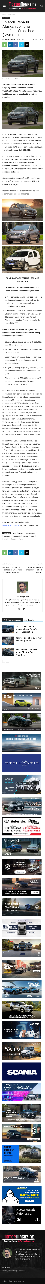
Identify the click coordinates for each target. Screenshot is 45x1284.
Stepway (21, 539)
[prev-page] (3, 661)
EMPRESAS (11, 14)
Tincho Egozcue (10, 39)
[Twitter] (21, 44)
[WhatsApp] (4, 44)
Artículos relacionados (12, 620)
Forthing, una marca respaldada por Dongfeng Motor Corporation (27, 629)
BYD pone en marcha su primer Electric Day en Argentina (26, 652)
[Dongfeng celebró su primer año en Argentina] (8, 641)
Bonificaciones (30, 533)
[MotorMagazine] (22, 5)
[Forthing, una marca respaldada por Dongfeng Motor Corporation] (8, 629)
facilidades (6, 536)
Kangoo (25, 536)
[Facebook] (15, 44)
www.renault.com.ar (10, 525)
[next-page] (7, 661)
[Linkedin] (10, 44)
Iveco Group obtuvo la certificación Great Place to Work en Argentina (12, 569)
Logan (32, 536)
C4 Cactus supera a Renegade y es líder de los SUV (34, 569)
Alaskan (20, 533)
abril (14, 533)
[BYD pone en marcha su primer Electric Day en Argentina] (8, 652)
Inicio (4, 14)
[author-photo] (22, 593)
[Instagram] (20, 608)
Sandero (13, 539)
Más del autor (29, 620)
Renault (5, 539)
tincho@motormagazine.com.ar (14, 1271)
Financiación (17, 536)
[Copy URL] (26, 44)
